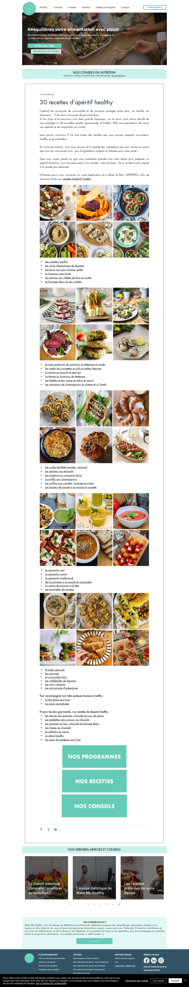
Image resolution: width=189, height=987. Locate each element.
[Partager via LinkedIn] (55, 829)
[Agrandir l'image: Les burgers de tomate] (145, 431)
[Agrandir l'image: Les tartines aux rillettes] (108, 225)
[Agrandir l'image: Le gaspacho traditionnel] (145, 497)
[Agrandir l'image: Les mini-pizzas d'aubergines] (145, 634)
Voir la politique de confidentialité (51, 983)
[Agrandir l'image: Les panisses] (108, 597)
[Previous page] (75, 904)
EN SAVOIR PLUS (118, 75)
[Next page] (113, 904)
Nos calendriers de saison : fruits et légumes (90, 962)
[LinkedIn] (154, 960)
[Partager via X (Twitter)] (48, 829)
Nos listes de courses (81, 973)
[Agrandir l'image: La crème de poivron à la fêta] (108, 534)
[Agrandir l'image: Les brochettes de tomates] (145, 534)
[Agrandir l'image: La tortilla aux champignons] (72, 431)
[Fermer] (185, 980)
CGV (116, 962)
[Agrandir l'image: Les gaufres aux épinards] (108, 394)
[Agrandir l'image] (58, 239)
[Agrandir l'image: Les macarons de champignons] (145, 328)
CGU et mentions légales (124, 958)
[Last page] (119, 904)
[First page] (69, 904)
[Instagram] (161, 960)
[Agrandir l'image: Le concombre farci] (145, 597)
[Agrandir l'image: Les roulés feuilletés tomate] (72, 394)
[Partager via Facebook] (41, 829)
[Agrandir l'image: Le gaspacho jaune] (108, 497)
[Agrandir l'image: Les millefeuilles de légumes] (72, 634)
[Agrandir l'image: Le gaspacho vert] (72, 497)
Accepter (175, 980)
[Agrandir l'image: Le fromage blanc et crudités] (145, 225)
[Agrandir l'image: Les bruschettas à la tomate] (72, 534)
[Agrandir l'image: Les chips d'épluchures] (108, 189)
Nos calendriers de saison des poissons (89, 970)
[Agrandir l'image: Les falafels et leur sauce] (108, 328)
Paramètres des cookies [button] (137, 980)
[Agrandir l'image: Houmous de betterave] (72, 328)
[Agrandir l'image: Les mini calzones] (108, 634)
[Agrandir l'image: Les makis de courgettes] (108, 291)
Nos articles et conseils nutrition (86, 958)
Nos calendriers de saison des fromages (89, 966)
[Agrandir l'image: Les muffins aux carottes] (108, 431)
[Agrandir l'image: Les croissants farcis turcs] (145, 394)
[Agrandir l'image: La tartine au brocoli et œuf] (145, 291)
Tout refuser (158, 980)
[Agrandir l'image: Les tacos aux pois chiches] (145, 189)
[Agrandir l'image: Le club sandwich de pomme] (72, 291)
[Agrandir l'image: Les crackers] (72, 189)
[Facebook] (146, 960)
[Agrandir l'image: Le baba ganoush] (72, 597)
